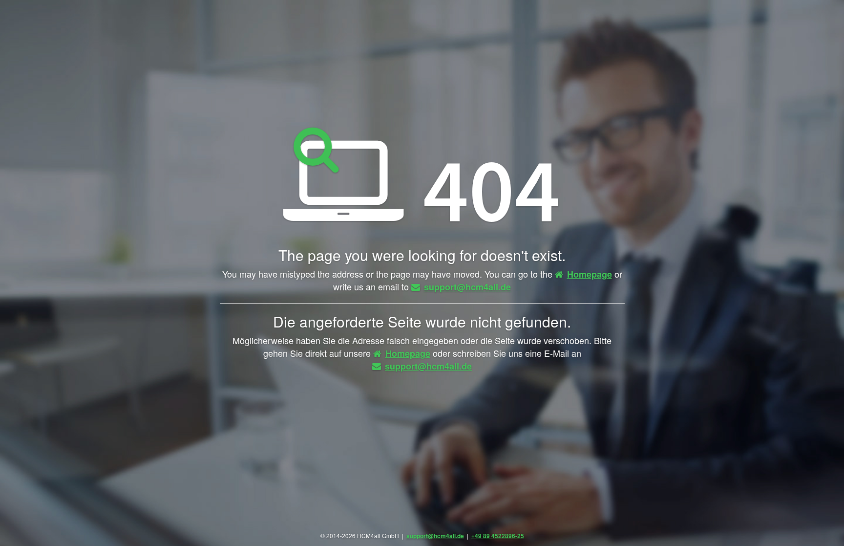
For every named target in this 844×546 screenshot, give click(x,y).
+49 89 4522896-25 (497, 536)
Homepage (589, 274)
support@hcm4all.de (467, 287)
